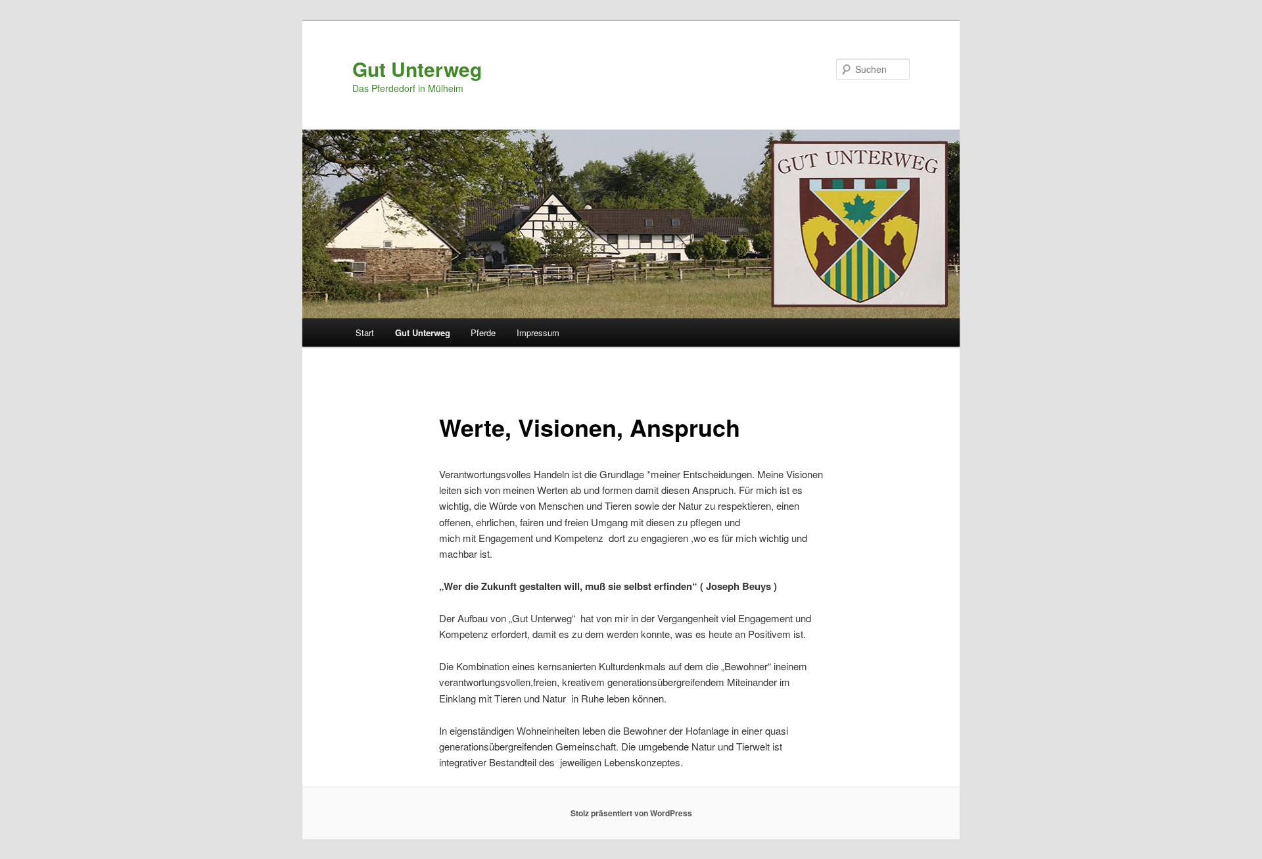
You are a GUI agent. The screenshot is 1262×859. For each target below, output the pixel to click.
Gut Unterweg (417, 69)
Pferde (483, 332)
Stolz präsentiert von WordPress (631, 813)
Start (365, 332)
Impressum (538, 332)
